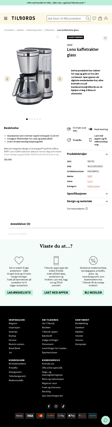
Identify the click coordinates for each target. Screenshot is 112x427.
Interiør (79, 335)
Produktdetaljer (77, 154)
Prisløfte (77, 140)
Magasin (13, 323)
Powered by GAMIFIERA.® (17, 234)
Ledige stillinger (50, 340)
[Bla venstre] (7, 79)
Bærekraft (47, 335)
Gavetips (13, 331)
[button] (105, 38)
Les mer (8, 159)
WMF (70, 45)
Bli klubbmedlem (17, 363)
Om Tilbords (48, 323)
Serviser (13, 340)
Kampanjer (80, 344)
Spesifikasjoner (77, 193)
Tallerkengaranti (17, 376)
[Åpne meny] (6, 18)
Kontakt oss (48, 363)
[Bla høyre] (60, 79)
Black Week (14, 348)
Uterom (79, 340)
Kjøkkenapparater (34, 30)
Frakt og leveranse (51, 387)
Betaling (46, 391)
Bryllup (12, 335)
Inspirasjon (14, 327)
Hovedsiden (9, 30)
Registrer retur (49, 383)
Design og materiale (79, 201)
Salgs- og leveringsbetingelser (52, 373)
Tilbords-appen (50, 331)
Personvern (48, 344)
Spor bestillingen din (52, 395)
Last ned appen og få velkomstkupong (101, 140)
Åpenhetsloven (49, 352)
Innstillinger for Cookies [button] (54, 348)
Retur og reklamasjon (53, 378)
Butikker (46, 327)
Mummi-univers (16, 344)
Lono (90, 181)
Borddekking (81, 323)
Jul (10, 352)
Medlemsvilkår (16, 380)
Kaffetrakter (49, 30)
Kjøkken (20, 30)
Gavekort (79, 327)
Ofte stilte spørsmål (52, 367)
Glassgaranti (15, 371)
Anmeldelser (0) (20, 224)
